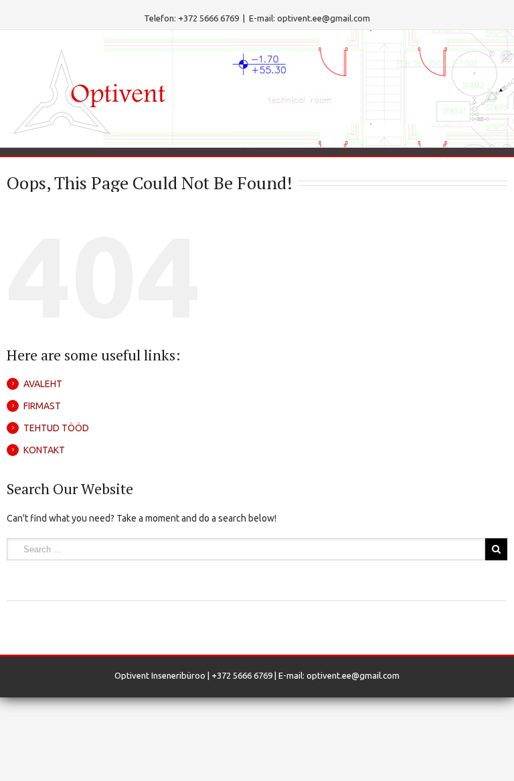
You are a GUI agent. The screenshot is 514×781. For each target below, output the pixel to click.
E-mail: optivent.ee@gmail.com (309, 18)
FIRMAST (42, 406)
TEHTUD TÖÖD (56, 428)
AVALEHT (42, 383)
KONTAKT (44, 450)
